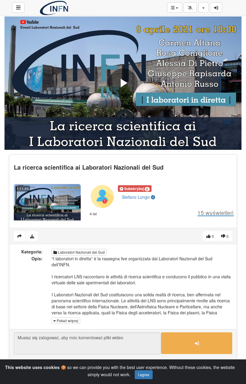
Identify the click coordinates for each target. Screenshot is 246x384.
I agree (143, 374)
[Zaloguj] (216, 7)
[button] (135, 188)
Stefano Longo (136, 197)
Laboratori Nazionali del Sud (81, 252)
